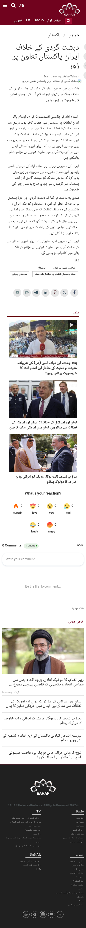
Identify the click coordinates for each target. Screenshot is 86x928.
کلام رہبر (78, 864)
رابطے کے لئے (32, 864)
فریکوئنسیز (33, 829)
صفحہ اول (54, 20)
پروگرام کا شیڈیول (28, 845)
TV (27, 20)
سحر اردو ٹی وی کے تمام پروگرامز (25, 823)
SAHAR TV (43, 788)
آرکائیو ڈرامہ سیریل (26, 817)
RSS (38, 869)
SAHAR (71, 10)
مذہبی (80, 817)
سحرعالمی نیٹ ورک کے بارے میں (23, 839)
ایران (80, 876)
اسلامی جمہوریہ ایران (64, 268)
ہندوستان (77, 884)
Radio (38, 20)
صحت (81, 900)
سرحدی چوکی (19, 274)
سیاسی (80, 825)
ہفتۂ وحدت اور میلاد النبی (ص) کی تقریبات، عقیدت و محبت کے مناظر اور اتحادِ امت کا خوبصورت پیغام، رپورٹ (47, 368)
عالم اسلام (77, 872)
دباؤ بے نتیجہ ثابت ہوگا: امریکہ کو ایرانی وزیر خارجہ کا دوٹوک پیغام (46, 479)
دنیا (80, 888)
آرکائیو (78, 829)
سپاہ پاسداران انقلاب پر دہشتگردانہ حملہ (55, 274)
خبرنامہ (78, 869)
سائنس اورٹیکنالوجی (70, 892)
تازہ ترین (77, 861)
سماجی (80, 821)
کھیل (80, 896)
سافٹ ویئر (77, 833)
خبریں (18, 20)
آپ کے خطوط (76, 841)
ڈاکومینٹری (76, 904)
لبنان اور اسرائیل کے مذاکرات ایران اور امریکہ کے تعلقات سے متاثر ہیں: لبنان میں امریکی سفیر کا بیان (43, 425)
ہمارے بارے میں (73, 837)
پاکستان (54, 35)
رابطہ (37, 833)
